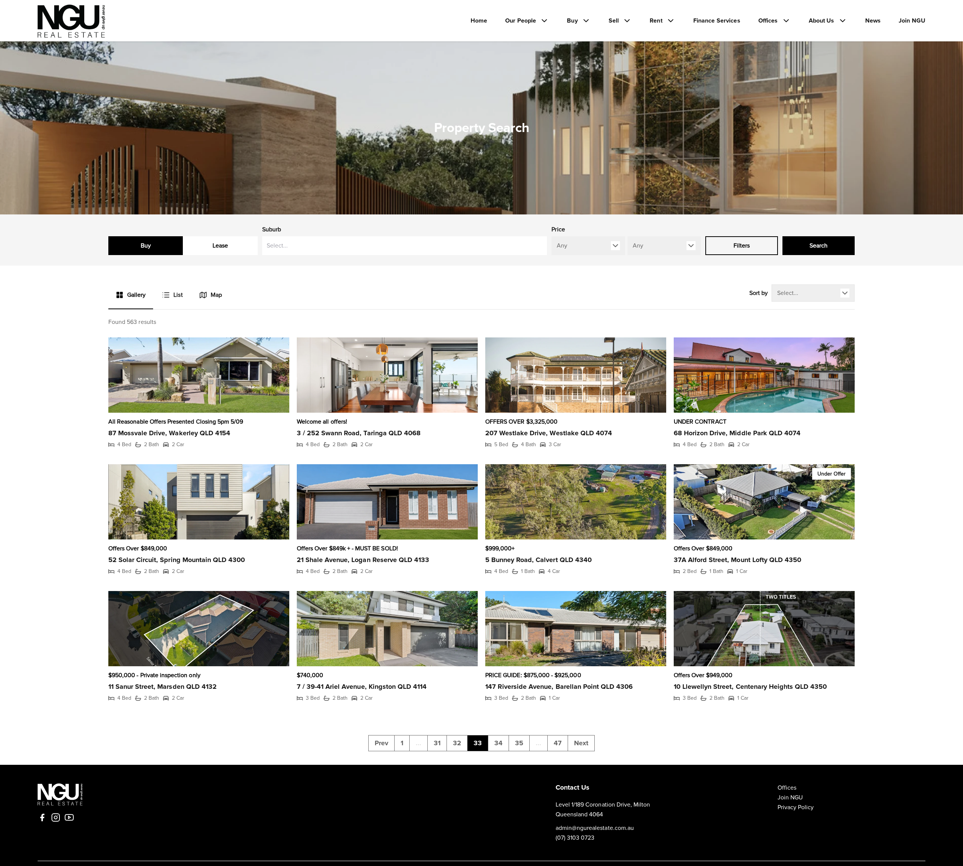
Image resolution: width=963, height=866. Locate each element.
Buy (146, 245)
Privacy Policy (796, 807)
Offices (787, 788)
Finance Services (716, 20)
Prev (381, 743)
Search (819, 245)
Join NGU (912, 20)
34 (498, 743)
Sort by (758, 293)
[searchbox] (378, 246)
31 (437, 743)
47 (558, 743)
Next (581, 743)
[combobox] (404, 245)
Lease (220, 245)
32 (457, 743)
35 (519, 743)
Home (479, 20)
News (873, 20)
